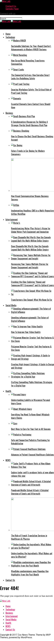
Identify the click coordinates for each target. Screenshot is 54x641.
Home (8, 34)
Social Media (11, 305)
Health (8, 391)
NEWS (8, 460)
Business (9, 113)
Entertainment (12, 219)
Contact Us (11, 6)
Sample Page (12, 9)
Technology (10, 37)
